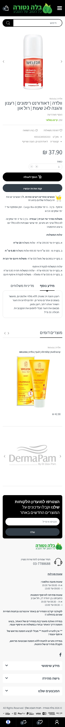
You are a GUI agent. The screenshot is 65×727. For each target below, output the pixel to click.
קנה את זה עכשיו (32, 188)
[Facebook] (60, 655)
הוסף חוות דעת (54, 114)
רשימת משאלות (51, 130)
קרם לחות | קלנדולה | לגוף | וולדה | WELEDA (39, 352)
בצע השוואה (28, 130)
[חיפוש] (8, 23)
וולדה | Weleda (55, 98)
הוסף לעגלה (30, 177)
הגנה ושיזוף (28, 141)
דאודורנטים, (41, 141)
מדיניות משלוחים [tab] (22, 286)
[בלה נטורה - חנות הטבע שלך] (32, 7)
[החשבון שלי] (57, 722)
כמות (59, 161)
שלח (32, 532)
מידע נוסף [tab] (47, 286)
